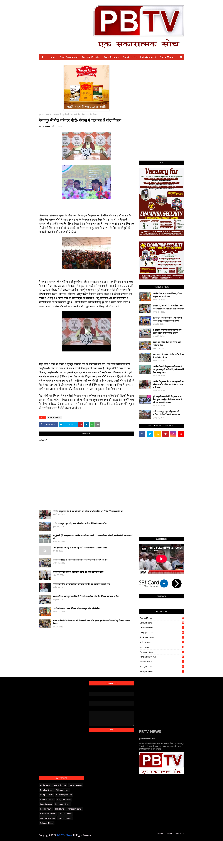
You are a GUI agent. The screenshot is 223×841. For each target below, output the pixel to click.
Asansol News (52, 114)
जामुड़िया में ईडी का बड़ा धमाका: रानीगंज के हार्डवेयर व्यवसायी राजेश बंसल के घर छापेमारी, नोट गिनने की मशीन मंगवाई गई (92, 537)
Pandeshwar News (162, 657)
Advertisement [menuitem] (140, 63)
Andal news (45, 785)
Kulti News (162, 647)
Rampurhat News (47, 818)
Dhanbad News (162, 627)
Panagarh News (162, 652)
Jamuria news (46, 804)
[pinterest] (165, 434)
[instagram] (173, 434)
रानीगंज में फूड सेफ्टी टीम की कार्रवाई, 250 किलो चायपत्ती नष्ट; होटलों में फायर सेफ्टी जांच (168, 307)
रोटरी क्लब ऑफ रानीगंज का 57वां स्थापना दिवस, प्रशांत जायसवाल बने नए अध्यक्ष (167, 319)
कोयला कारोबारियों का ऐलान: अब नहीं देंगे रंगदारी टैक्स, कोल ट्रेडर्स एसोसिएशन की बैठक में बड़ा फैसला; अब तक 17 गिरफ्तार (92, 622)
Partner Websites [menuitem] (91, 57)
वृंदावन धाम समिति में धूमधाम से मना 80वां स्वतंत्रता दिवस (167, 343)
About (169, 833)
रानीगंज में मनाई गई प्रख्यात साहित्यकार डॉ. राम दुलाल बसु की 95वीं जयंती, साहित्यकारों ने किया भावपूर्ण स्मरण (168, 369)
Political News (162, 661)
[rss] (157, 434)
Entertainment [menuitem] (148, 57)
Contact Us (179, 833)
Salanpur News (162, 671)
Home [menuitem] (53, 57)
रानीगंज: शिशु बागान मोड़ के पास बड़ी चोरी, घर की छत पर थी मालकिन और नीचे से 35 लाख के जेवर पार (88, 511)
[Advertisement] (161, 110)
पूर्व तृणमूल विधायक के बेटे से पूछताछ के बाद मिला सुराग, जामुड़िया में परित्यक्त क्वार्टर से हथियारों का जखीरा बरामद (167, 399)
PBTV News (44, 126)
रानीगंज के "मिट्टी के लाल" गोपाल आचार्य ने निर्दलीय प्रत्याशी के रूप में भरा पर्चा (80, 559)
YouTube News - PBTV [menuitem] (76, 63)
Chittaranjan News (64, 794)
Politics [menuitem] (124, 63)
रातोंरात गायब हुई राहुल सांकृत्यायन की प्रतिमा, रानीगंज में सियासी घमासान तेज (79, 523)
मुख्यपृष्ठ (41, 114)
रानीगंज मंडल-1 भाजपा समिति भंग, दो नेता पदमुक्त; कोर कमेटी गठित (76, 608)
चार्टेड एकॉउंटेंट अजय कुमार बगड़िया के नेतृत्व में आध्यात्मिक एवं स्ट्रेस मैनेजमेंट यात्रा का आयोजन (86, 596)
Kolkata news (162, 642)
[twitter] (150, 434)
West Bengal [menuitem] (110, 57)
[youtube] (181, 434)
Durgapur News (162, 632)
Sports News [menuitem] (129, 57)
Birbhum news (62, 790)
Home (160, 833)
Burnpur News (46, 794)
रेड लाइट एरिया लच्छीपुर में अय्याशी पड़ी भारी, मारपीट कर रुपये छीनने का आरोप (80, 547)
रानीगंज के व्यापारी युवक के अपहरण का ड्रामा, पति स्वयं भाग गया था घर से (78, 571)
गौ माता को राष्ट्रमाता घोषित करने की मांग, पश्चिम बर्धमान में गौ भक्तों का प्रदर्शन (167, 331)
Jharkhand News (162, 637)
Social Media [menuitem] (167, 57)
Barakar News (46, 790)
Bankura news (162, 623)
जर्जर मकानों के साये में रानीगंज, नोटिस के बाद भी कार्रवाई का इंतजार (168, 356)
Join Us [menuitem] (155, 63)
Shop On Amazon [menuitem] (69, 57)
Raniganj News (162, 666)
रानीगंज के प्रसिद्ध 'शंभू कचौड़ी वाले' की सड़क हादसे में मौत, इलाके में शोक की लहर (81, 584)
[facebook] (142, 434)
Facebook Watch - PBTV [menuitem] (104, 63)
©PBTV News (64, 835)
